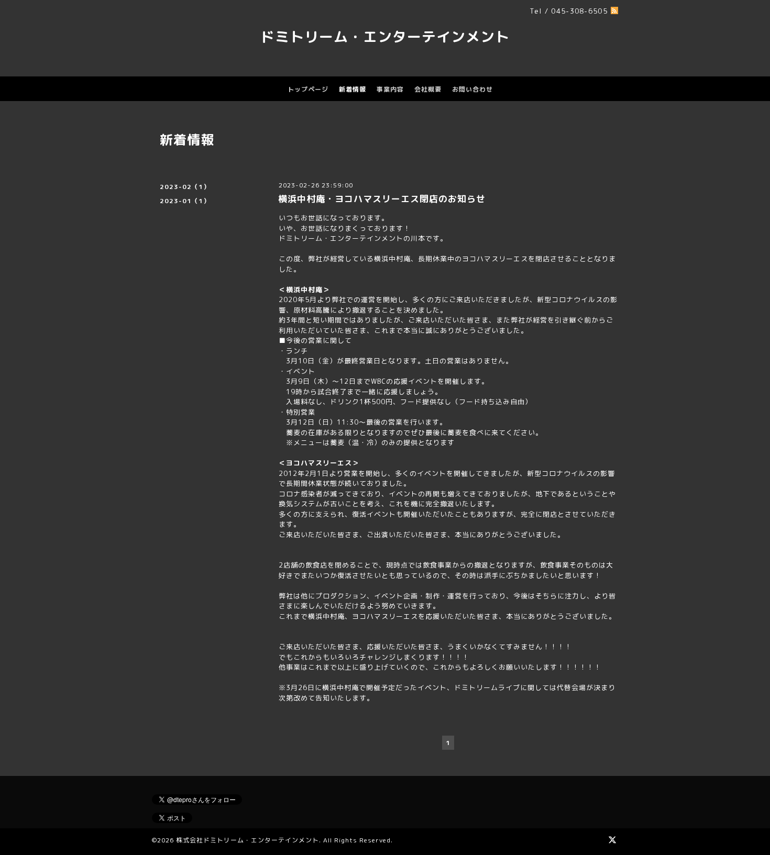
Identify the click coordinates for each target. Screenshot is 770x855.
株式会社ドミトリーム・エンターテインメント (247, 840)
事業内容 (390, 89)
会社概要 (428, 89)
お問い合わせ (472, 89)
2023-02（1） (185, 186)
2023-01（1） (185, 200)
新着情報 (352, 89)
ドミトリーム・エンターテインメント (385, 37)
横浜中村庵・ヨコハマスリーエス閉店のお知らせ (382, 199)
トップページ (308, 89)
